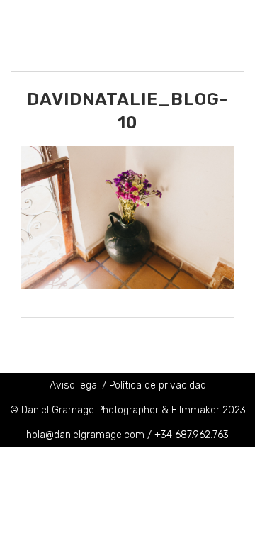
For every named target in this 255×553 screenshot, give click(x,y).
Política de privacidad (157, 385)
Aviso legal (74, 385)
